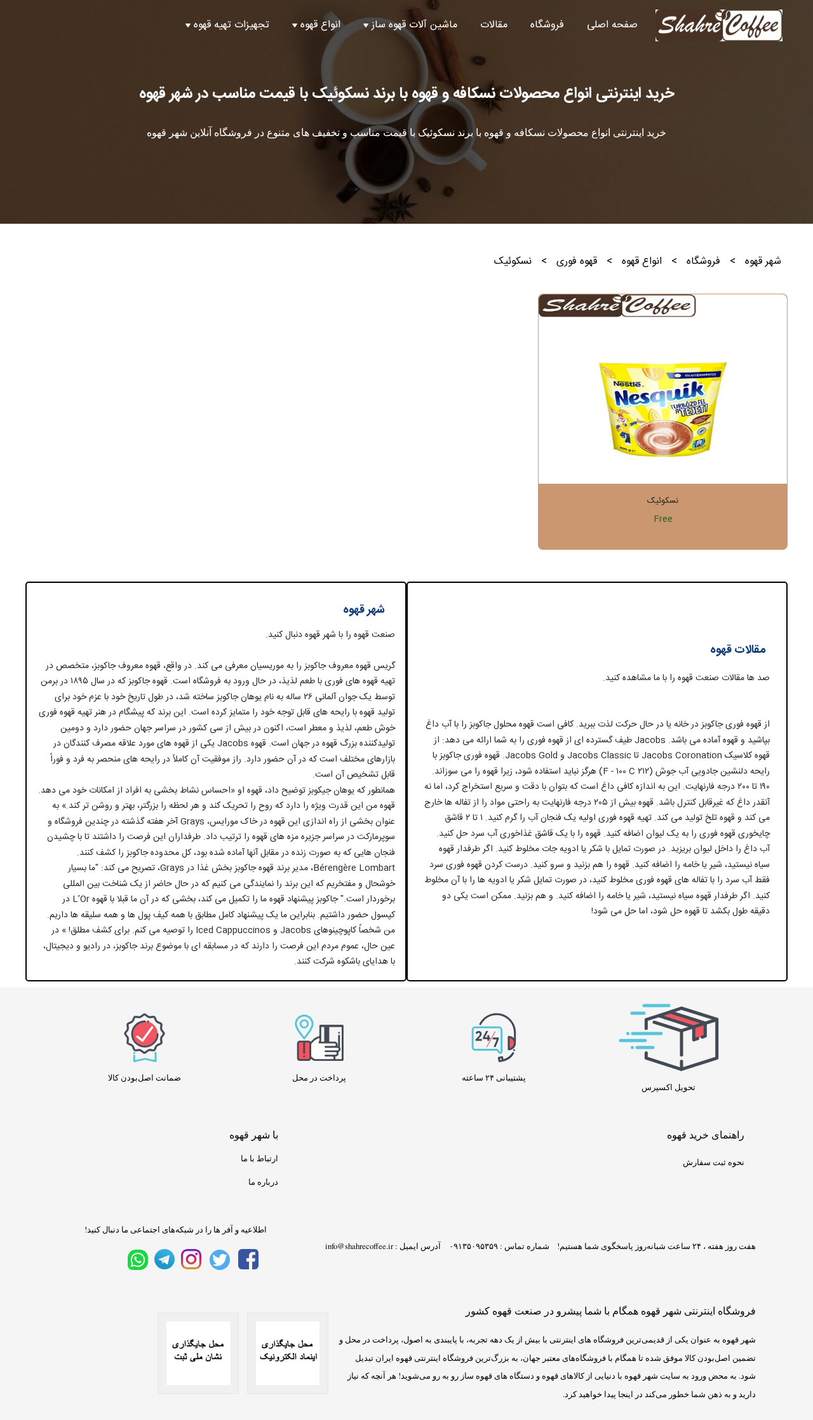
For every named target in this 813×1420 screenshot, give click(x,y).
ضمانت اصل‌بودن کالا (144, 1077)
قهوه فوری (576, 261)
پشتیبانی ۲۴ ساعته (494, 1077)
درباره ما (263, 1181)
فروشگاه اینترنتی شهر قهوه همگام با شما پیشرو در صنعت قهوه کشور (611, 1310)
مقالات (493, 25)
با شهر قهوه (253, 1134)
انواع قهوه (320, 25)
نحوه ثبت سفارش (713, 1162)
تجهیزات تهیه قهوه (231, 25)
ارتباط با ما (259, 1158)
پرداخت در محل (319, 1077)
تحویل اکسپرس (668, 1087)
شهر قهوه (763, 261)
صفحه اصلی (612, 25)
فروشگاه (547, 25)
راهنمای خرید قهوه (705, 1134)
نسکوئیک (662, 501)
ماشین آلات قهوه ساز (414, 25)
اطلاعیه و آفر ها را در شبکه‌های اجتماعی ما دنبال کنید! (175, 1229)
